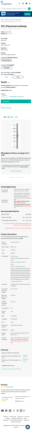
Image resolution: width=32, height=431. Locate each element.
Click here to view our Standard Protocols (11, 369)
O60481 (12, 330)
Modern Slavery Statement (16, 420)
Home (2, 19)
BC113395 (22, 266)
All (8, 117)
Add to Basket (6, 101)
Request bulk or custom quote (17, 96)
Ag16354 (16, 256)
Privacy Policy (13, 416)
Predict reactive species (16, 281)
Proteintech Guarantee (6, 107)
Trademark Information (17, 418)
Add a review (9, 387)
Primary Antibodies (16, 19)
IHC (16, 117)
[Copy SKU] (14, 74)
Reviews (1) (4, 33)
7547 (12, 311)
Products (7, 19)
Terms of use (20, 416)
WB (12, 117)
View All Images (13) (16, 171)
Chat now (27, 14)
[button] (28, 427)
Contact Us (5, 416)
